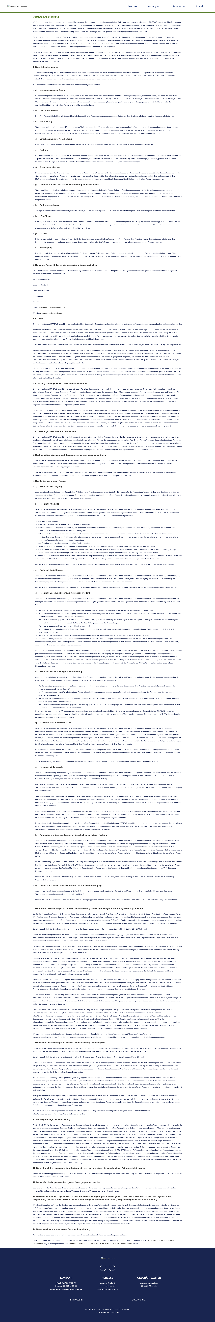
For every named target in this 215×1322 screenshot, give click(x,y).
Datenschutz (139, 1299)
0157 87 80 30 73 (69, 1283)
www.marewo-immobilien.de (51, 313)
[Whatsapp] (112, 1268)
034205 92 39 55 (70, 1286)
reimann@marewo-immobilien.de (52, 307)
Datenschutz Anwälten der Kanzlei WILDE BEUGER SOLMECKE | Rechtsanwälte (100, 1244)
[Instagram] (103, 1268)
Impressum (76, 1299)
